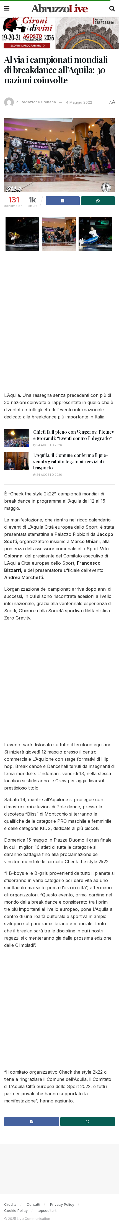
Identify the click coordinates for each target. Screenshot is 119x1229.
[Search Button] (112, 8)
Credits (10, 1204)
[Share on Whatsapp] (98, 200)
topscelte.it (47, 1210)
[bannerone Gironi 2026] (59, 32)
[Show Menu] (6, 8)
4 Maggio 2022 (79, 102)
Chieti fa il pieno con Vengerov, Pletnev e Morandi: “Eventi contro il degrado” (73, 435)
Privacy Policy (62, 1204)
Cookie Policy (16, 1210)
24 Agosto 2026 (49, 445)
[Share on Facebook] (63, 200)
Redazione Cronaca (38, 102)
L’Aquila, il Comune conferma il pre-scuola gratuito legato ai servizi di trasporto (70, 461)
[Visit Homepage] (59, 8)
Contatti (33, 1204)
